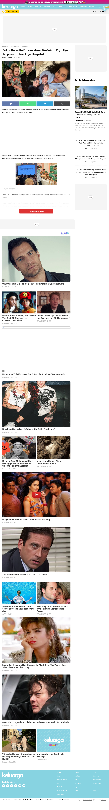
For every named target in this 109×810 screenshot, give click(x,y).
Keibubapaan (15, 46)
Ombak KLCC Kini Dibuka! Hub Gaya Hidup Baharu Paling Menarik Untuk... (90, 115)
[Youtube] (103, 11)
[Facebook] (93, 11)
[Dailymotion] (105, 11)
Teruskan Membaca (36, 211)
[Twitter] (98, 11)
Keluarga (5, 46)
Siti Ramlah (8, 57)
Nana (86, 148)
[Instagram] (96, 11)
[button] (99, 6)
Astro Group (103, 800)
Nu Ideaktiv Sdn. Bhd (87, 800)
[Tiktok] (100, 11)
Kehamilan (25, 46)
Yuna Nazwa (79, 120)
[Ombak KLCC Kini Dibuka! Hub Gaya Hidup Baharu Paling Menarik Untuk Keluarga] (91, 97)
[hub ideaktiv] (104, 6)
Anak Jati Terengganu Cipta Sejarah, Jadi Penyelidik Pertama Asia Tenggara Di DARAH (91, 142)
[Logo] (10, 6)
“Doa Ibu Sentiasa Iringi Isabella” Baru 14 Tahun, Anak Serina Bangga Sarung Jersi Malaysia (90, 172)
